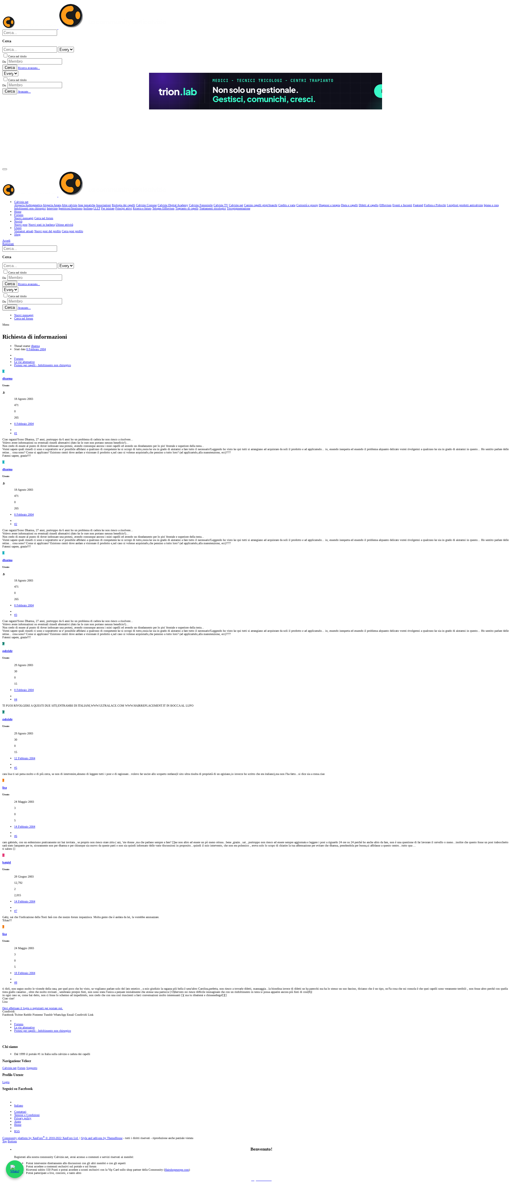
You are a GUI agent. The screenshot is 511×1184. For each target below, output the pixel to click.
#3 (15, 614)
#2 (15, 524)
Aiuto (17, 1121)
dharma (35, 346)
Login (5, 1082)
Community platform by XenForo (40, 1138)
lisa (4, 787)
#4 (15, 699)
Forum (21, 1068)
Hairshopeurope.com (177, 1169)
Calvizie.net (9, 1068)
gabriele (7, 650)
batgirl (6, 862)
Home (17, 1124)
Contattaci (20, 1111)
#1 (15, 433)
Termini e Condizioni (27, 1115)
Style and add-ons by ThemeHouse (101, 1138)
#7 (15, 910)
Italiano (18, 1105)
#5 (15, 767)
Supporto (31, 1068)
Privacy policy (22, 1118)
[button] (4, 169)
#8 (15, 982)
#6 (15, 836)
